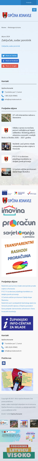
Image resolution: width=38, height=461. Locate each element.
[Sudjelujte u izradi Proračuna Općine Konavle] (4, 422)
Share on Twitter (11, 56)
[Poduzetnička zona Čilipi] (24, 423)
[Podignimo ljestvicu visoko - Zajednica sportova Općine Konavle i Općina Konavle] (19, 451)
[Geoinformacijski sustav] (34, 423)
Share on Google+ (11, 66)
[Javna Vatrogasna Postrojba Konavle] (14, 423)
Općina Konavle (16, 414)
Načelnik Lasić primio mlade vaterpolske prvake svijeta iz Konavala (24, 146)
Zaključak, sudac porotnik (10, 46)
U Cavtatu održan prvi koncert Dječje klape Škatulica (24, 170)
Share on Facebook (11, 61)
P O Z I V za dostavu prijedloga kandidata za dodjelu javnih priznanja (22, 159)
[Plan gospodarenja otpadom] (25, 379)
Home (3, 27)
